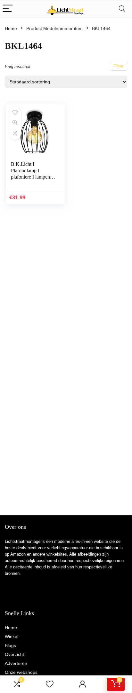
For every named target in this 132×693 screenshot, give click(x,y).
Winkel (11, 636)
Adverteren (16, 663)
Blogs (10, 645)
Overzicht (14, 654)
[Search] (122, 8)
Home (11, 28)
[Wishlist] (50, 684)
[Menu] (7, 8)
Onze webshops (21, 672)
